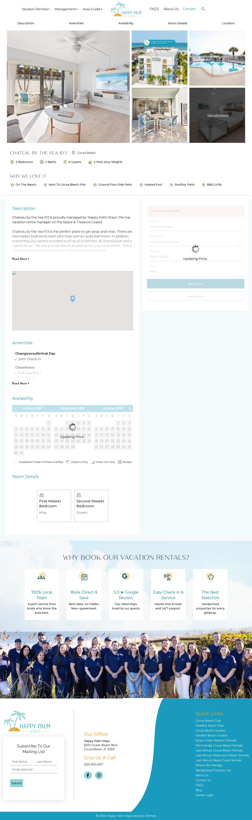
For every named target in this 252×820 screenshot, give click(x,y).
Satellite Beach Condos (211, 735)
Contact (189, 9)
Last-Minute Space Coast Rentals (218, 760)
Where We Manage (209, 765)
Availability (125, 23)
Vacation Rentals (35, 9)
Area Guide (91, 9)
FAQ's (199, 785)
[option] (54, 506)
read (20, 259)
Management (65, 9)
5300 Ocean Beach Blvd (100, 745)
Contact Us (203, 780)
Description (25, 23)
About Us (171, 9)
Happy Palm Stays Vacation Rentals (131, 816)
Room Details (177, 23)
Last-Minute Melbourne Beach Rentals (222, 755)
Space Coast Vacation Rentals (215, 740)
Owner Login (204, 795)
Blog (198, 790)
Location (228, 23)
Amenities (76, 23)
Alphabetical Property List (213, 770)
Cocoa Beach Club (208, 720)
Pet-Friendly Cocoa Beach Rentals (219, 745)
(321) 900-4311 (93, 764)
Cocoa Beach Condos (210, 730)
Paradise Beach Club (209, 725)
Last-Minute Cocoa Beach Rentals (219, 750)
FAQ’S (154, 9)
